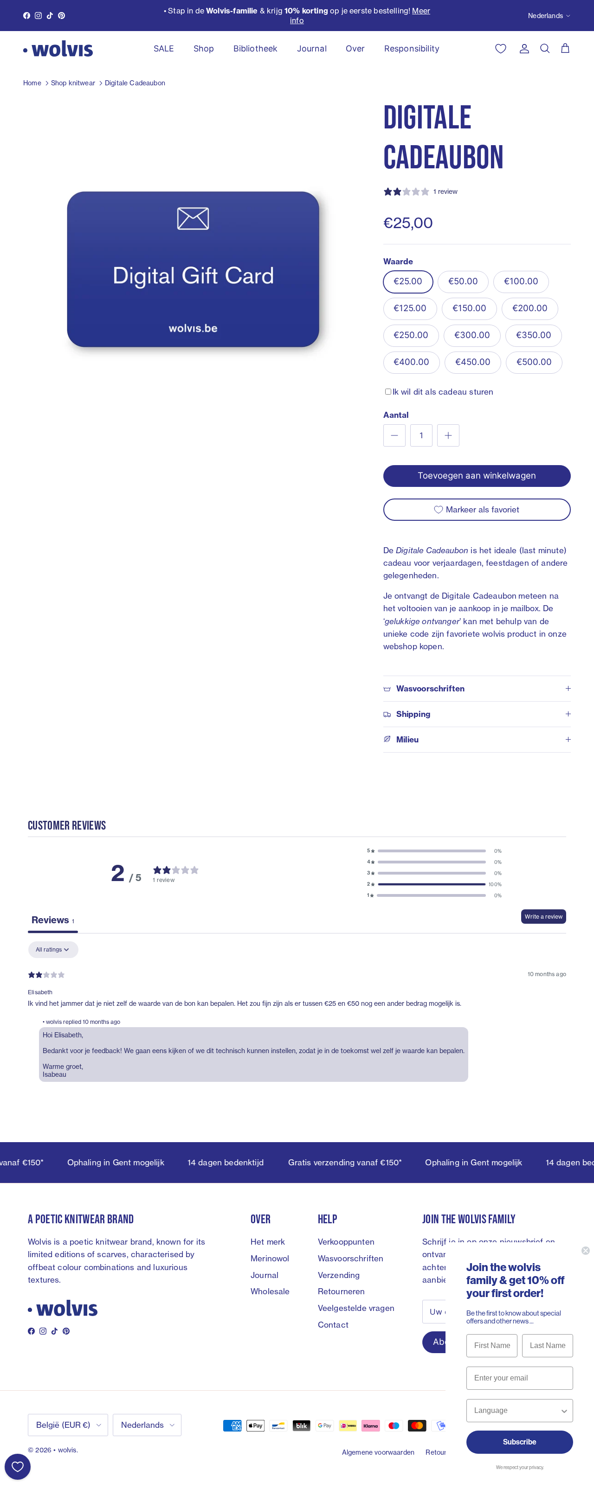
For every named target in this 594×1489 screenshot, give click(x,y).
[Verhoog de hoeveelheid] (448, 435)
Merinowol (270, 1258)
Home (32, 83)
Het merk (268, 1241)
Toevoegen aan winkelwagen (477, 475)
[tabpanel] (297, 1013)
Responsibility (411, 48)
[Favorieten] (18, 1467)
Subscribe (519, 1442)
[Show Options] (564, 1411)
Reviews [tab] (53, 920)
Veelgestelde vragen (356, 1308)
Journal (312, 48)
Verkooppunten (346, 1241)
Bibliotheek (255, 48)
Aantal (396, 415)
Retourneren (341, 1291)
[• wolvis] (58, 48)
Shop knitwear (73, 83)
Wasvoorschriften (351, 1258)
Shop (204, 48)
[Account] (522, 48)
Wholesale (270, 1291)
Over (355, 48)
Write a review (543, 916)
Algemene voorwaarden (378, 1452)
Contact (333, 1324)
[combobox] (517, 1411)
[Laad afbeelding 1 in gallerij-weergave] (193, 266)
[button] (434, 851)
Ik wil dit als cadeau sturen (443, 391)
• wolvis (64, 1450)
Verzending (339, 1275)
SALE (164, 48)
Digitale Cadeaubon (135, 83)
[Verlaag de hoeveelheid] (394, 435)
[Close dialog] (585, 1250)
